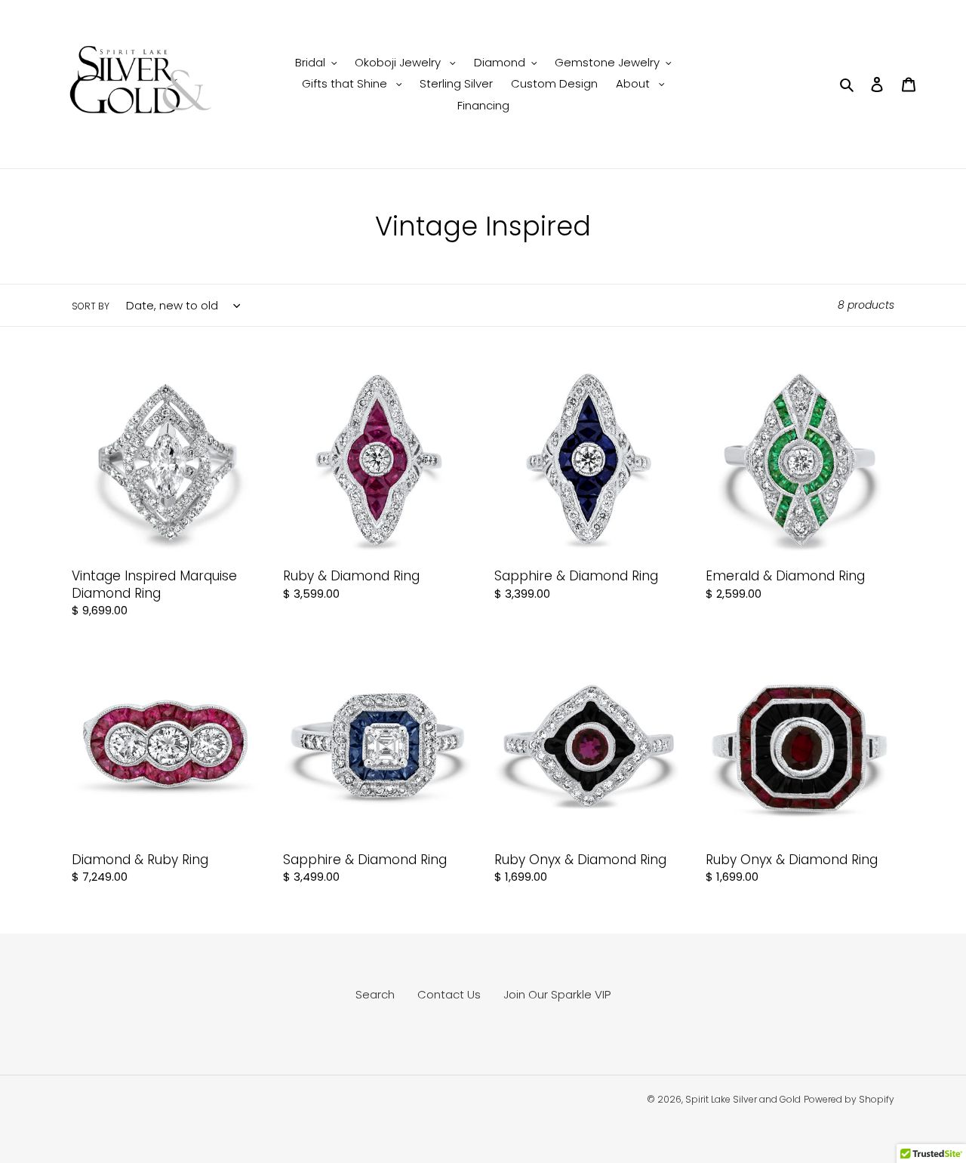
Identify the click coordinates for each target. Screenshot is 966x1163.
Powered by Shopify (849, 1099)
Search (375, 994)
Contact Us (449, 994)
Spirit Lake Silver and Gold (743, 1099)
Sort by (90, 306)
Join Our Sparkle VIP (557, 994)
